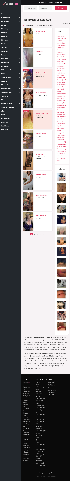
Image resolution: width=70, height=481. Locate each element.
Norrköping (41, 115)
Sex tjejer (51, 394)
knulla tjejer (60, 68)
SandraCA (39, 52)
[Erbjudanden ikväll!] (61, 273)
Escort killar (60, 36)
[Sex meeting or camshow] (61, 241)
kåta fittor (60, 91)
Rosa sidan (51, 392)
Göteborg (40, 156)
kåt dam (63, 98)
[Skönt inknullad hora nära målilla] (61, 187)
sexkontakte (52, 390)
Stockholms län (40, 56)
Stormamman (41, 134)
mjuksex (59, 100)
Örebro (40, 33)
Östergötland (39, 117)
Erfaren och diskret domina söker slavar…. (39, 437)
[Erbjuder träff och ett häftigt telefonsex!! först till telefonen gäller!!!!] (61, 305)
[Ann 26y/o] (61, 326)
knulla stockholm (51, 385)
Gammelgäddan (42, 113)
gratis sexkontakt (61, 44)
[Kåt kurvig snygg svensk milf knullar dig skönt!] (61, 283)
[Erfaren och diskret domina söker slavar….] (61, 209)
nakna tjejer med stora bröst (61, 119)
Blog (48, 473)
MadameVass (41, 216)
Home (36, 473)
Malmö (39, 197)
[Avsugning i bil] (61, 198)
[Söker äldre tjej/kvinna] (61, 262)
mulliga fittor (61, 105)
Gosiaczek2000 (41, 195)
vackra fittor (61, 153)
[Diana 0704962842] (61, 251)
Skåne (43, 197)
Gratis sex (58, 2)
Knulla (50, 2)
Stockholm (41, 54)
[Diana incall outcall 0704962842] (61, 219)
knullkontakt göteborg (61, 82)
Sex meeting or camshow (39, 426)
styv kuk (62, 142)
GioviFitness (40, 72)
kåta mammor (61, 93)
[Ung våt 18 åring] (61, 230)
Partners (53, 473)
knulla (50, 388)
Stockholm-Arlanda (43, 95)
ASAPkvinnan (41, 175)
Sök (61, 8)
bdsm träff (51, 382)
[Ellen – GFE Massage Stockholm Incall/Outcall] (61, 177)
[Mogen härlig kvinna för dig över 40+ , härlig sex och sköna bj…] (61, 315)
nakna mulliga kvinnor (61, 114)
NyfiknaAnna (41, 31)
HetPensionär (41, 93)
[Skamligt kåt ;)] (61, 294)
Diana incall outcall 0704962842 (40, 403)
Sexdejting (42, 2)
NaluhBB (39, 154)
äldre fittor (60, 156)
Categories (42, 473)
